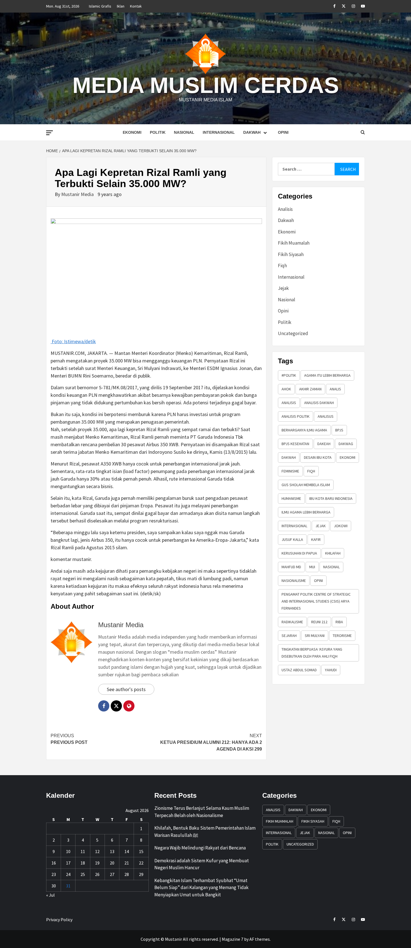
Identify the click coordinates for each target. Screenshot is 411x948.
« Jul (50, 895)
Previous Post (69, 739)
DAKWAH (289, 457)
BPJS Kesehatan (295, 443)
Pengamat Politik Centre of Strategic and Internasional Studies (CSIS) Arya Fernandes (316, 601)
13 (112, 851)
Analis (335, 388)
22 (141, 863)
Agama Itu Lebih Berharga (327, 375)
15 (141, 851)
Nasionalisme (294, 580)
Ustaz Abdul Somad (299, 669)
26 (97, 874)
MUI (312, 566)
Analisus (326, 416)
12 (97, 851)
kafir (316, 539)
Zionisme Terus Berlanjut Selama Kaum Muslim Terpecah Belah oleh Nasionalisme (201, 811)
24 (68, 874)
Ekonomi (132, 132)
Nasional (184, 132)
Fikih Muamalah (294, 243)
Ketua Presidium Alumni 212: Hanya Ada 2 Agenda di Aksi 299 (211, 742)
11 (83, 851)
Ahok (286, 388)
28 (126, 874)
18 (83, 863)
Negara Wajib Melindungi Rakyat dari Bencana (200, 848)
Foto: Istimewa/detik (73, 341)
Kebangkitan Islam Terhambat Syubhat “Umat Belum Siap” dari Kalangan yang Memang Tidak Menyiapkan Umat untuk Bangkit (201, 887)
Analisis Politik (296, 416)
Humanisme (291, 498)
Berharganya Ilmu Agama (304, 430)
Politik (158, 132)
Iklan (120, 6)
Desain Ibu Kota (318, 457)
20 (112, 863)
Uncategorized (293, 333)
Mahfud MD (291, 566)
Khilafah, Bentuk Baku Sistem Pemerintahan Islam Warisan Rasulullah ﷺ (205, 831)
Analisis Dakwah (319, 402)
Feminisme (290, 471)
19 (97, 863)
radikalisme (292, 621)
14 (126, 851)
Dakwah (252, 132)
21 (126, 863)
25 (83, 874)
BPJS (339, 430)
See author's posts (126, 689)
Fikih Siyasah (291, 254)
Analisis (285, 209)
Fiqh (282, 265)
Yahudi (331, 669)
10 (68, 851)
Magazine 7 (232, 939)
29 (141, 874)
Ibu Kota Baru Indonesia (331, 498)
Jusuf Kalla (292, 539)
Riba (339, 621)
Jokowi (341, 525)
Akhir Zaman (310, 388)
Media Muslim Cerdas (205, 85)
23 (53, 874)
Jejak (283, 288)
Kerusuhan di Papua (299, 553)
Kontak (136, 6)
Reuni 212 (319, 621)
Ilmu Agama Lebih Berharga (306, 512)
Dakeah (323, 443)
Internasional (219, 132)
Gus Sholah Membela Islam (306, 484)
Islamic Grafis (100, 6)
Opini (283, 132)
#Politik (289, 375)
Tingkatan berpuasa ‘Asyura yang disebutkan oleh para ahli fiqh (312, 653)
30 (53, 886)
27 (112, 874)
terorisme (342, 635)
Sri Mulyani (315, 635)
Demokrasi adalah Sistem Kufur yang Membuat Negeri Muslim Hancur (201, 864)
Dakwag (346, 443)
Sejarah (289, 635)
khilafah (333, 553)
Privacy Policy (59, 919)
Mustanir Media (78, 194)
